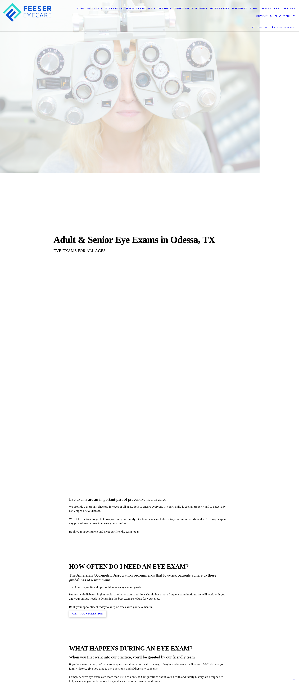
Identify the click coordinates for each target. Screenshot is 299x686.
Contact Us (264, 16)
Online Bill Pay (270, 8)
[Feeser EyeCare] (29, 12)
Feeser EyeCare (284, 27)
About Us (93, 8)
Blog (253, 8)
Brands (163, 8)
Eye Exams (112, 8)
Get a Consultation (87, 613)
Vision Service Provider (190, 8)
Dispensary (239, 8)
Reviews (289, 8)
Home (80, 8)
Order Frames (219, 8)
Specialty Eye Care (139, 8)
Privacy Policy (284, 16)
